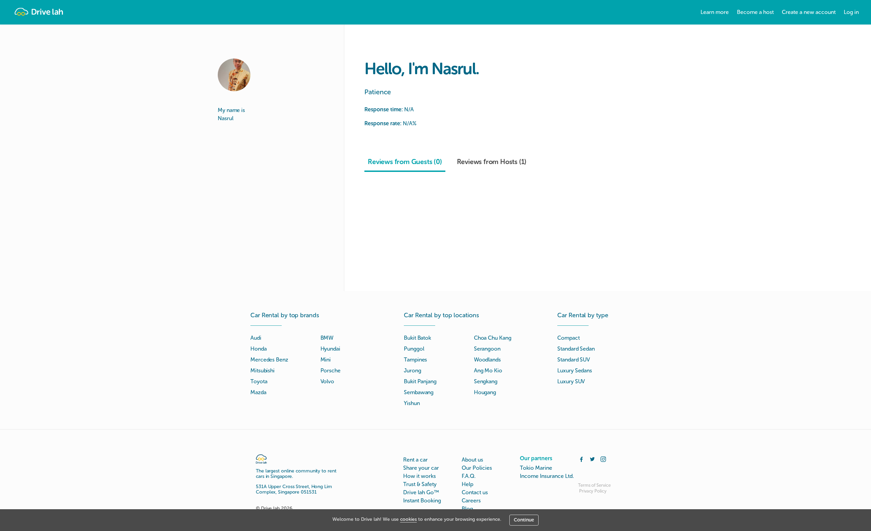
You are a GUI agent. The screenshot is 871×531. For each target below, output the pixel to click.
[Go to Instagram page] (603, 458)
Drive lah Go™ (421, 492)
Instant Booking (422, 500)
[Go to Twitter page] (592, 458)
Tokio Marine (536, 468)
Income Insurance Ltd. (547, 476)
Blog (467, 508)
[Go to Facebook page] (581, 458)
